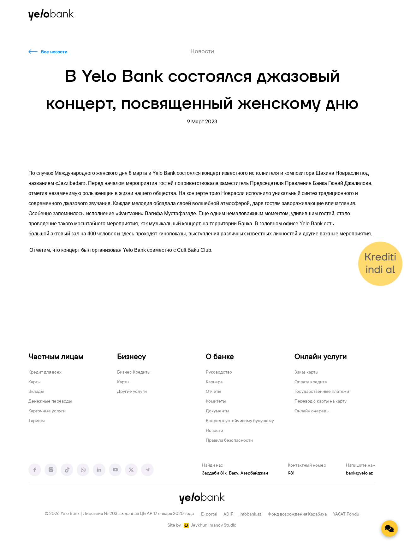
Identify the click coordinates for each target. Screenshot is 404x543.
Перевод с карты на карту (320, 401)
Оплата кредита (310, 382)
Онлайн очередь (311, 411)
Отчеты (213, 391)
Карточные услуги (47, 411)
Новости (214, 431)
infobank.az (250, 514)
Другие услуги (132, 391)
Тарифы (36, 421)
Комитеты (216, 401)
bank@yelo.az (359, 473)
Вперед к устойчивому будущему (240, 421)
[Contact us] (389, 528)
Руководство (219, 372)
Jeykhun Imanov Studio (213, 525)
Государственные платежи (321, 391)
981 (291, 473)
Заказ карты (306, 372)
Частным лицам (55, 357)
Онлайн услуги (320, 357)
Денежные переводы (50, 401)
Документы (217, 411)
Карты (34, 382)
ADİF (228, 514)
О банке (220, 357)
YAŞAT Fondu (346, 514)
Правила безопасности (229, 440)
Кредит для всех (45, 372)
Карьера (214, 382)
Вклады (36, 391)
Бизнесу (131, 357)
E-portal (209, 514)
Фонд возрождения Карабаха (297, 514)
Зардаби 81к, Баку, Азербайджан (235, 473)
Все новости (54, 52)
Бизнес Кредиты (134, 372)
